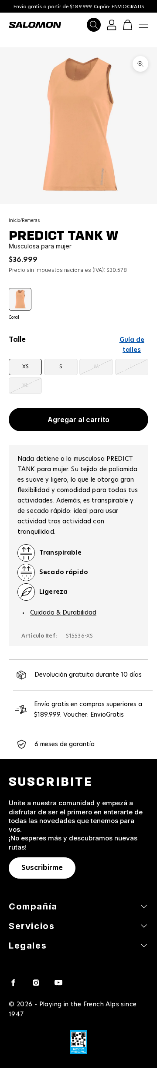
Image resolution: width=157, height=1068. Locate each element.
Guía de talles (131, 345)
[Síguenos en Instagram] (35, 982)
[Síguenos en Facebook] (13, 982)
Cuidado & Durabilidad (63, 613)
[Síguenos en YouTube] (58, 982)
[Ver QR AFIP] (78, 1042)
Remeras (31, 220)
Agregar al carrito (78, 419)
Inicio (14, 220)
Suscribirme (42, 867)
